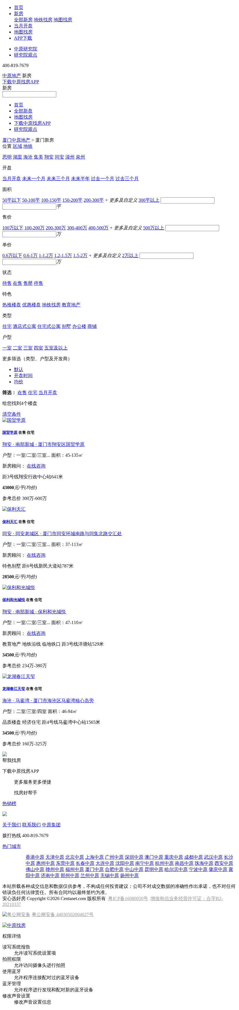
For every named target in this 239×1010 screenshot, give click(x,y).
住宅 (7, 326)
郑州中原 (70, 875)
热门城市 (11, 846)
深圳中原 (134, 857)
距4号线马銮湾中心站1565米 (71, 722)
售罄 (28, 283)
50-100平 (31, 200)
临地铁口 (51, 644)
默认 (18, 369)
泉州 (80, 156)
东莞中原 (65, 863)
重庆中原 (173, 857)
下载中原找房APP (20, 81)
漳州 (70, 156)
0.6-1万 (30, 255)
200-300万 (56, 227)
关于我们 (11, 824)
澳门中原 (154, 857)
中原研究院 (25, 48)
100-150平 (51, 200)
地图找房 (63, 19)
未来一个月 (33, 178)
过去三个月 (127, 178)
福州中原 (74, 869)
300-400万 (77, 227)
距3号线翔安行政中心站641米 (32, 476)
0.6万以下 (12, 255)
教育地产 (71, 304)
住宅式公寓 (49, 326)
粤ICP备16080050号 (128, 898)
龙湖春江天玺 (13, 688)
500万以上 (153, 227)
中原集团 (51, 824)
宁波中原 (198, 869)
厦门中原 (94, 869)
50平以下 (11, 200)
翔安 (49, 156)
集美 (38, 156)
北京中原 (74, 857)
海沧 (28, 156)
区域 (17, 146)
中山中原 (134, 869)
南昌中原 (184, 863)
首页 (18, 7)
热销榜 (9, 803)
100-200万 (34, 227)
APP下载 (23, 38)
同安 (59, 156)
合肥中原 (114, 869)
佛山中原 (35, 869)
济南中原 (50, 875)
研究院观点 (25, 54)
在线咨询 (36, 465)
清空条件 (11, 414)
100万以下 (12, 227)
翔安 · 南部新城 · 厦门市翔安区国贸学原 (43, 444)
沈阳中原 (124, 863)
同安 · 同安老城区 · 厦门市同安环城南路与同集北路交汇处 (62, 533)
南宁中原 (144, 863)
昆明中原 (154, 869)
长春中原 (85, 863)
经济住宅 (31, 722)
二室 (17, 347)
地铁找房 (43, 19)
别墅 (66, 326)
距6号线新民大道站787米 (47, 565)
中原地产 (11, 75)
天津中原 (54, 857)
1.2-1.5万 (63, 255)
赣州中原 (54, 869)
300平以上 (148, 200)
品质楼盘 (11, 722)
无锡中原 (109, 875)
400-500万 (98, 227)
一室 (7, 347)
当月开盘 (23, 25)
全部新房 (23, 19)
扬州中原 (129, 875)
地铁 (28, 146)
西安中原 (224, 863)
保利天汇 (9, 521)
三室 (28, 347)
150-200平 (72, 200)
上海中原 (94, 857)
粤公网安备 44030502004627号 (63, 914)
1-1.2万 (46, 255)
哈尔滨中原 (176, 869)
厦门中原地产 (16, 140)
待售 (7, 283)
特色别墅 (11, 565)
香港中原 (35, 857)
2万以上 (130, 255)
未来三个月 (58, 178)
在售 (17, 283)
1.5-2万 (80, 255)
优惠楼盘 (31, 304)
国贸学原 (9, 432)
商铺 (92, 326)
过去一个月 (102, 178)
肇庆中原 (218, 869)
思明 (7, 156)
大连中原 (105, 863)
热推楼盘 (11, 304)
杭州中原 (164, 863)
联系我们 (31, 824)
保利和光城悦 (13, 600)
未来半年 (80, 178)
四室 (38, 347)
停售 (38, 283)
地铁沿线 (31, 644)
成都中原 (193, 857)
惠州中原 (45, 863)
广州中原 (114, 857)
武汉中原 (213, 857)
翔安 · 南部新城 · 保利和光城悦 (34, 611)
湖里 (17, 156)
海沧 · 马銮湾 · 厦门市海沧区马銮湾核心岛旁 (48, 700)
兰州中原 (89, 875)
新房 (18, 13)
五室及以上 (56, 347)
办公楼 (79, 326)
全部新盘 (23, 110)
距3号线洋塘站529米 (83, 644)
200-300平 (94, 200)
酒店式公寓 (24, 326)
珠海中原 (204, 863)
